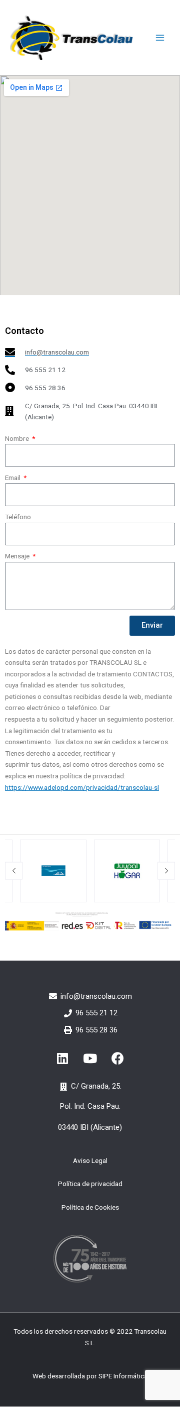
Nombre (17, 438)
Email (13, 478)
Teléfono (18, 517)
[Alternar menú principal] (160, 37)
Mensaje (18, 556)
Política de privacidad (90, 1184)
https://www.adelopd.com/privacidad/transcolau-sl (82, 787)
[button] (13, 871)
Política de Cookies (90, 1207)
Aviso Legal (90, 1160)
